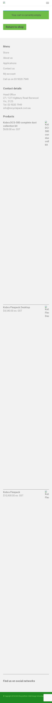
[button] (47, 3)
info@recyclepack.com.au (17, 108)
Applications (9, 63)
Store (6, 52)
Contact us (9, 68)
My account (9, 73)
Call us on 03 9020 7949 (16, 79)
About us (8, 57)
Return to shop (15, 26)
